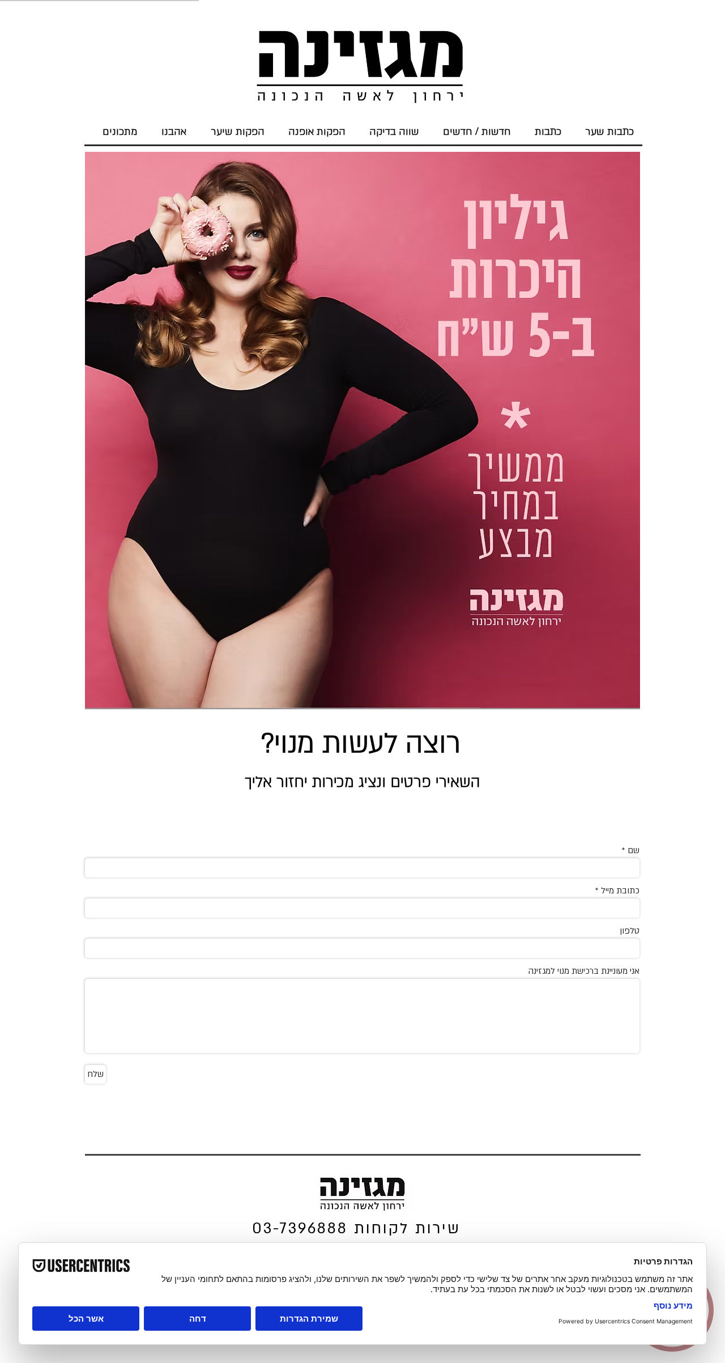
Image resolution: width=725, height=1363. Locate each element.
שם (633, 850)
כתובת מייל (620, 891)
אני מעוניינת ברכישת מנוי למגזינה (583, 971)
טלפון (629, 931)
